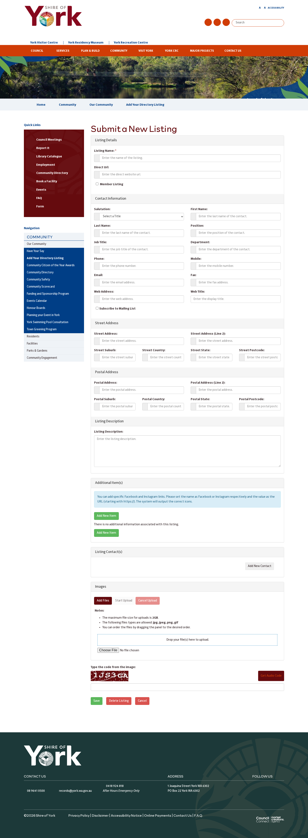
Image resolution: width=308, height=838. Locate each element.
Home (41, 105)
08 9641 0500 (36, 791)
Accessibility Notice (126, 815)
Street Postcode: (252, 350)
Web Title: (198, 291)
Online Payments (157, 815)
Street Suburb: (105, 350)
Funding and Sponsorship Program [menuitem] (48, 294)
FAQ (39, 198)
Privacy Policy (78, 815)
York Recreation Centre (131, 42)
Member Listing (111, 184)
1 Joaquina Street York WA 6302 (188, 786)
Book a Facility (46, 181)
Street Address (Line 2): (208, 333)
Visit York (145, 51)
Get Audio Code (271, 675)
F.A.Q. (198, 815)
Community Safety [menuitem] (38, 279)
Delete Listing (119, 701)
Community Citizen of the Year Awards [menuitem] (51, 265)
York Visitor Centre (44, 42)
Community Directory (52, 173)
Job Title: (100, 242)
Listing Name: (105, 151)
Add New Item (106, 516)
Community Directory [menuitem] (40, 272)
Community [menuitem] (40, 236)
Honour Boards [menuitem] (36, 308)
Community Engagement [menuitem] (42, 358)
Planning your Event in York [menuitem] (43, 315)
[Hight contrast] (256, 8)
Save (96, 701)
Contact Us (232, 51)
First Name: (199, 209)
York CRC (172, 51)
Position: (197, 225)
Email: (98, 275)
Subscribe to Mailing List (117, 308)
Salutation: (102, 209)
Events (41, 190)
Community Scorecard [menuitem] (41, 286)
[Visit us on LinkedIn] (226, 22)
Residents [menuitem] (33, 336)
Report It (42, 148)
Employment (45, 165)
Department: (200, 242)
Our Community (101, 105)
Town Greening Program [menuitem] (42, 329)
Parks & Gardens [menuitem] (37, 350)
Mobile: (196, 259)
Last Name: (102, 225)
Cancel (142, 701)
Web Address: (104, 291)
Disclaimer (100, 815)
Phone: (99, 259)
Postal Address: (105, 382)
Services (62, 51)
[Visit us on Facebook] (208, 22)
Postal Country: (153, 399)
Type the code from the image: (113, 667)
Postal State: (200, 399)
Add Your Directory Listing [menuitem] (45, 258)
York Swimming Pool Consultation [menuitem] (47, 322)
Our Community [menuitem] (36, 244)
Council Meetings (49, 139)
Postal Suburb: (105, 399)
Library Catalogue (49, 156)
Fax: (193, 275)
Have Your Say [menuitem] (35, 251)
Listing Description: (108, 431)
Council (37, 51)
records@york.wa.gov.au (75, 791)
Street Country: (153, 350)
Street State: (200, 350)
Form (40, 206)
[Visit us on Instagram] (217, 22)
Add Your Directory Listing (145, 105)
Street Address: (106, 333)
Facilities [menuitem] (32, 343)
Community (118, 51)
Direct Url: (101, 167)
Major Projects (202, 51)
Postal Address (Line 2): (208, 382)
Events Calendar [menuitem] (37, 301)
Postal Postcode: (251, 399)
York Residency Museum (86, 42)
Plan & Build (90, 51)
